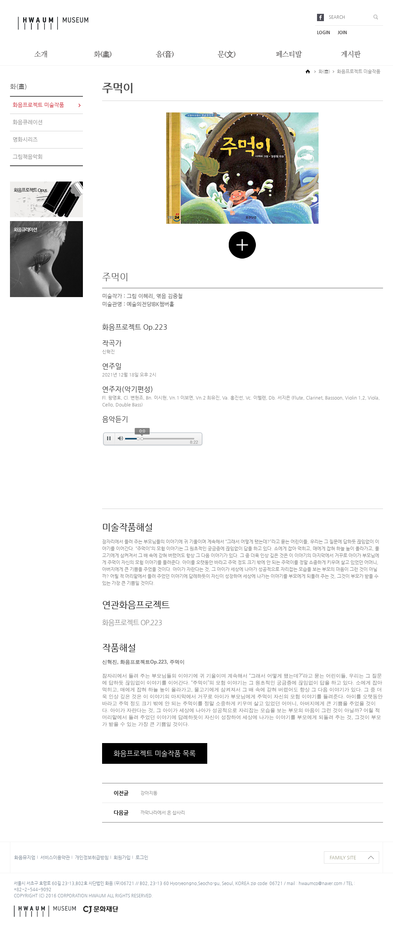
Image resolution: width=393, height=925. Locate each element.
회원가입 (122, 857)
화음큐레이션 (28, 122)
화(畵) (103, 54)
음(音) (165, 54)
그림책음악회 (28, 157)
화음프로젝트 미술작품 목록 (155, 753)
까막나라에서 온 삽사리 (162, 812)
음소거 (120, 438)
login (323, 32)
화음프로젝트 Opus (30, 190)
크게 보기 (242, 245)
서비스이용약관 (55, 857)
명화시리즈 (25, 139)
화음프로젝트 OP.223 (132, 622)
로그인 (141, 857)
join (342, 32)
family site (343, 857)
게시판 (350, 54)
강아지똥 (148, 793)
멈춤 (109, 438)
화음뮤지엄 (24, 857)
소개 (40, 54)
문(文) (227, 54)
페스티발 (289, 54)
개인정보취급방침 (92, 857)
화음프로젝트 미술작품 (38, 105)
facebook (322, 17)
